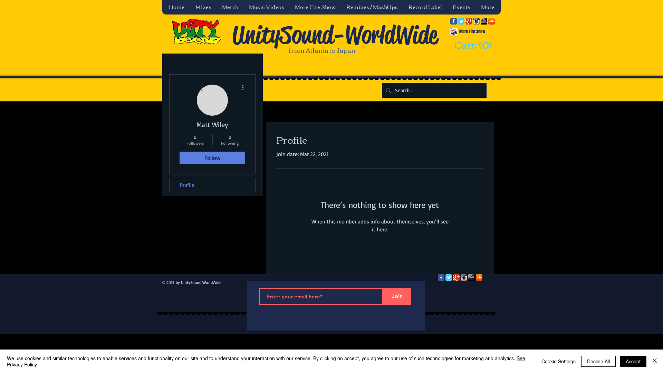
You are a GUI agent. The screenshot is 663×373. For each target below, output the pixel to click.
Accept (633, 361)
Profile (187, 185)
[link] (472, 45)
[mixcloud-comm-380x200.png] (484, 21)
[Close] (655, 361)
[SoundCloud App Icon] (491, 21)
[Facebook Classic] (453, 21)
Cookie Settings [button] (558, 361)
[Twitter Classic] (461, 21)
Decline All (598, 361)
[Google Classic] (468, 21)
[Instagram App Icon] (476, 21)
